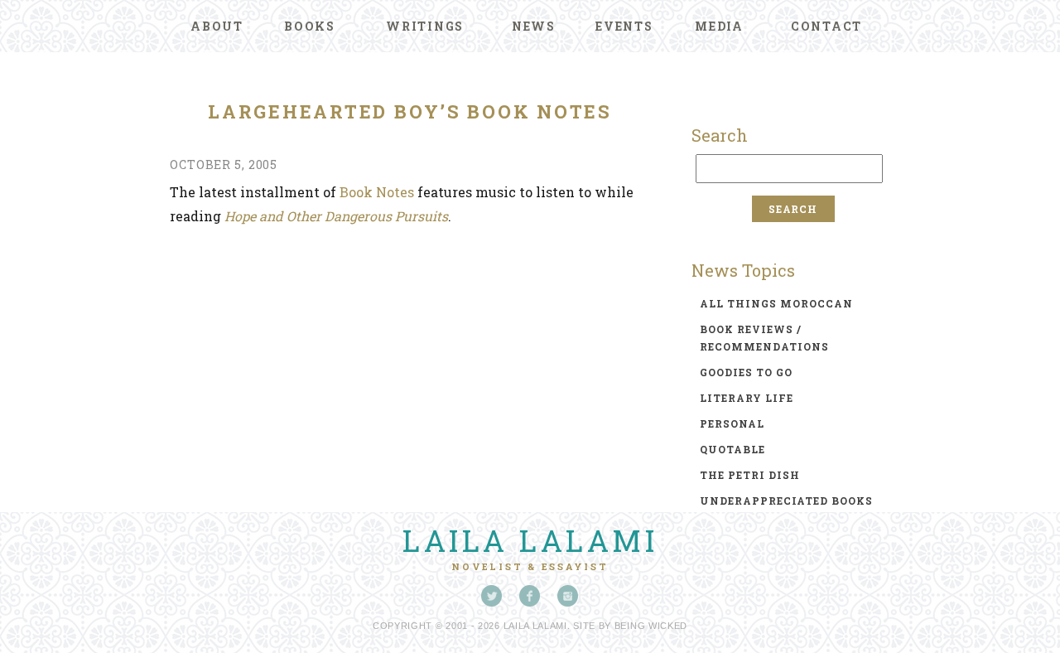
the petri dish (750, 474)
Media (719, 26)
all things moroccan (776, 303)
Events (624, 26)
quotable (732, 449)
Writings (425, 26)
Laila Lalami (530, 540)
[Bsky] (492, 596)
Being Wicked (650, 626)
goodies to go (746, 372)
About (216, 26)
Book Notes (377, 192)
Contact (826, 26)
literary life (746, 397)
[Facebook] (530, 596)
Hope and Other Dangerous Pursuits (336, 216)
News (534, 26)
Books (309, 26)
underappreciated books (786, 500)
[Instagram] (568, 596)
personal (732, 423)
